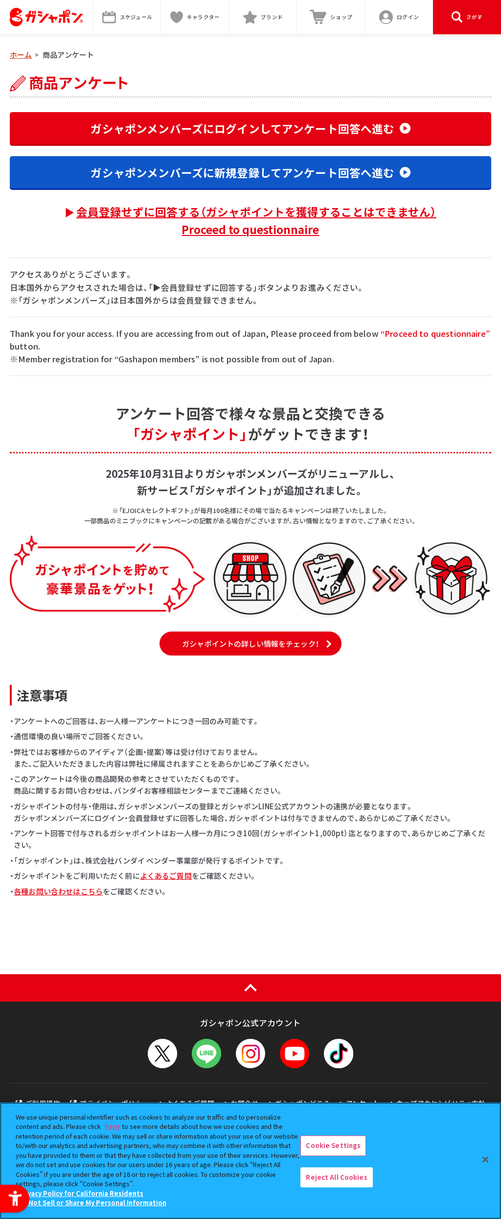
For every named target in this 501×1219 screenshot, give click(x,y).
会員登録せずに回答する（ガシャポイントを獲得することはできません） (256, 220)
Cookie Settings (333, 1145)
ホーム (21, 54)
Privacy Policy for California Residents (80, 1193)
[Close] (485, 1159)
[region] (250, 1160)
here (112, 1126)
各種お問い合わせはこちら (58, 891)
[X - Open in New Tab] (162, 1053)
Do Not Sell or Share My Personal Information (92, 1202)
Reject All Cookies (336, 1177)
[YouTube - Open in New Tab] (294, 1053)
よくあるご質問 (166, 875)
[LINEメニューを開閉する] (206, 1053)
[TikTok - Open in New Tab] (338, 1053)
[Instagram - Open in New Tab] (250, 1053)
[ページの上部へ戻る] (250, 988)
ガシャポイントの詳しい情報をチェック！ (250, 643)
